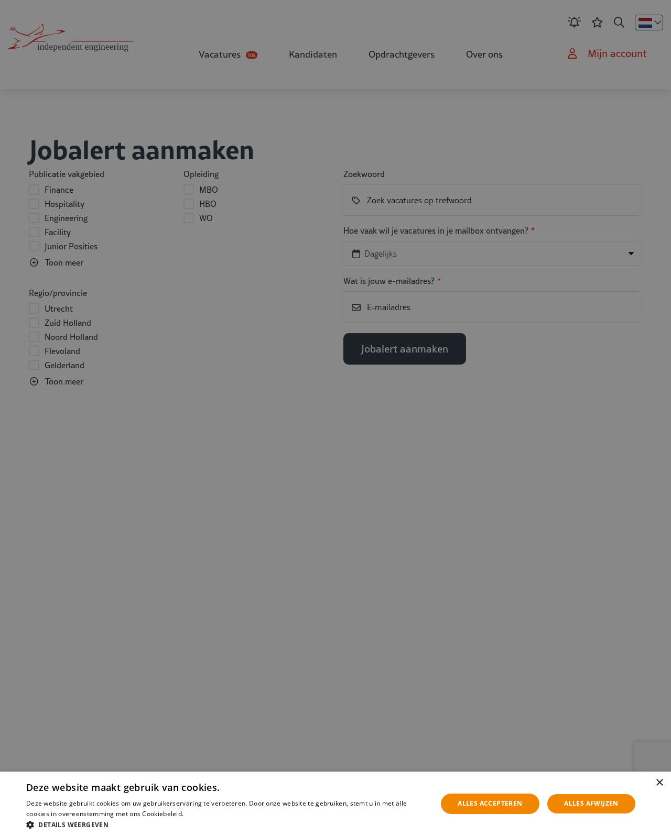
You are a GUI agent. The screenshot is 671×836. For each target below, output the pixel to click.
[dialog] (335, 804)
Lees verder (202, 813)
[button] (225, 823)
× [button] (659, 783)
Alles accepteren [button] (490, 803)
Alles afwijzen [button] (591, 803)
